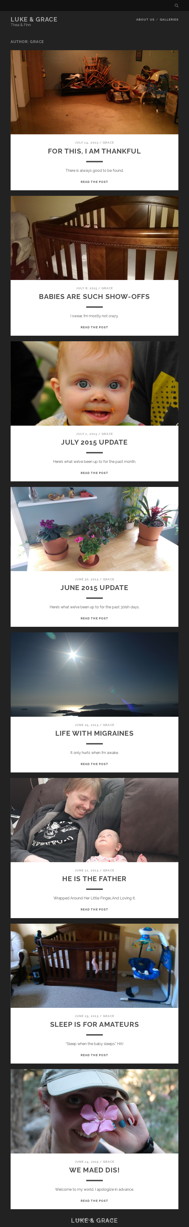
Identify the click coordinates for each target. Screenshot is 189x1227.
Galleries (169, 19)
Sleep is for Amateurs (94, 1024)
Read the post (94, 182)
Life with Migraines (94, 733)
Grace (108, 142)
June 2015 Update (94, 588)
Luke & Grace (34, 19)
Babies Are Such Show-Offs (94, 296)
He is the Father (94, 879)
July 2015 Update (94, 442)
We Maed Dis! (94, 1170)
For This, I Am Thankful (94, 151)
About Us (145, 19)
